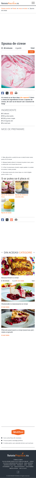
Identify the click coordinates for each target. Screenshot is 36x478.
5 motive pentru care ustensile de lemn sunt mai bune (18, 443)
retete (25, 8)
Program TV (20, 464)
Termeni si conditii (18, 459)
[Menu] (33, 2)
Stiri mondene (6, 466)
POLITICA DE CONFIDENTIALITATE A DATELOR (13, 463)
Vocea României (29, 466)
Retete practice (6, 8)
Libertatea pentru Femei (10, 464)
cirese (20, 8)
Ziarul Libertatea (28, 463)
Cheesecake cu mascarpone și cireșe (14, 304)
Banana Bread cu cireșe (10, 278)
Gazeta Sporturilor (19, 466)
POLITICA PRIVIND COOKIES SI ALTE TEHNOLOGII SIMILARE (15, 461)
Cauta (31, 52)
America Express (13, 468)
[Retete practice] (10, 3)
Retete (14, 8)
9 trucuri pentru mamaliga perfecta (13, 440)
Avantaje (30, 464)
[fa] (16, 92)
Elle (12, 466)
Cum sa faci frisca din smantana (12, 438)
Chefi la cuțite (23, 468)
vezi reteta (20, 281)
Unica (25, 464)
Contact (32, 461)
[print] (16, 219)
